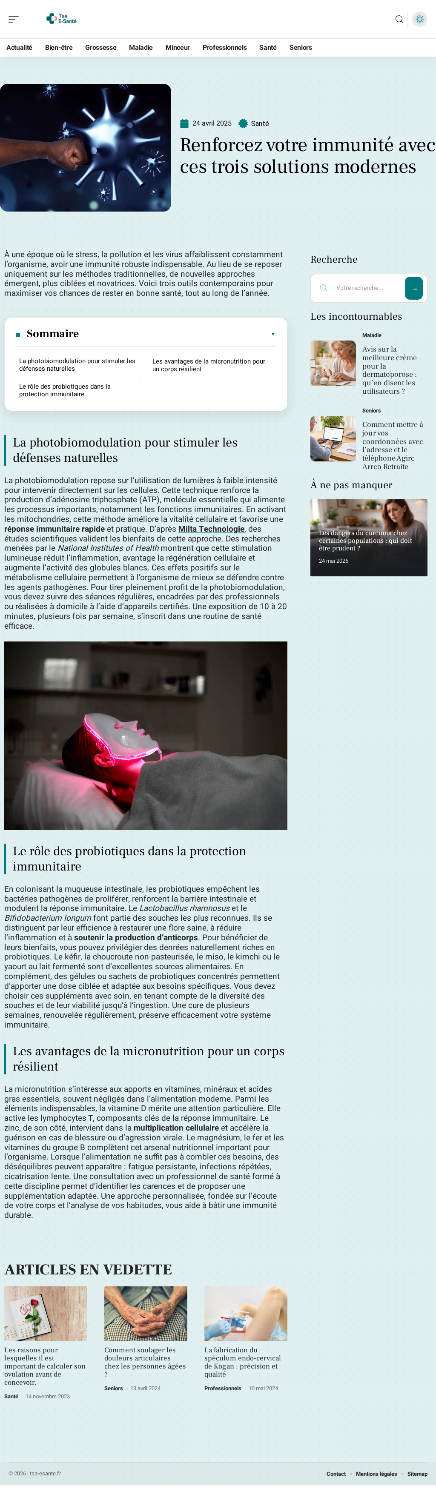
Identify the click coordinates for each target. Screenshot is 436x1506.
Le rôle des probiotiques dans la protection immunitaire (65, 390)
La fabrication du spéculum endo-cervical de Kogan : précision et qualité (242, 1362)
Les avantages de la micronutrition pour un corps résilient (208, 365)
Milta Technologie (211, 529)
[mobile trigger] (16, 19)
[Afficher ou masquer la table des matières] (178, 334)
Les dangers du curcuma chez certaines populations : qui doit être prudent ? (365, 540)
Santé (260, 124)
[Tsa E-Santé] (61, 19)
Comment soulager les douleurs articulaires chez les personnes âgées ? (145, 1362)
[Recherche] (399, 19)
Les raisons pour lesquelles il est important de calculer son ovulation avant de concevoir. (45, 1366)
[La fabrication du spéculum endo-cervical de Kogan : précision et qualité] (245, 1313)
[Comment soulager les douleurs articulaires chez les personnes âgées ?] (145, 1313)
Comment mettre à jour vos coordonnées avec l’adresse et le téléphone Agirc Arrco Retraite (392, 446)
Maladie (372, 335)
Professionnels (222, 1388)
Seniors (113, 1388)
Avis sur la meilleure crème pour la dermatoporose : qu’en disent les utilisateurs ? (389, 370)
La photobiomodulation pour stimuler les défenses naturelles (77, 364)
